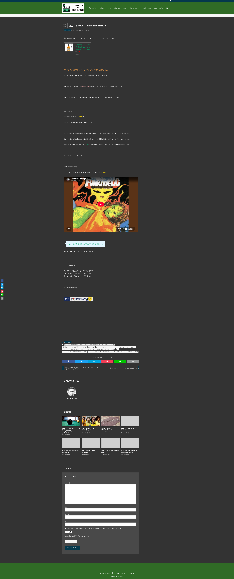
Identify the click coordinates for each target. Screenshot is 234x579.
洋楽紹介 (113, 349)
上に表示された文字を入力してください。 (77, 536)
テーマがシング (120, 347)
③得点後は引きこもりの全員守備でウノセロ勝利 (75, 347)
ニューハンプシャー (131, 347)
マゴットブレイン (91, 349)
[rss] (170, 1)
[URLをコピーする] (133, 361)
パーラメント (66, 349)
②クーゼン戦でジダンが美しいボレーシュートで (102, 344)
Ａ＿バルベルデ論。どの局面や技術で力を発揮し (75, 351)
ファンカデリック (75, 349)
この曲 (86, 144)
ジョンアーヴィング (101, 347)
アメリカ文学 (91, 347)
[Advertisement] (81, 321)
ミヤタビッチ (72, 398)
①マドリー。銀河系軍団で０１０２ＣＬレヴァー (76, 344)
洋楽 (108, 349)
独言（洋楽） (67, 30)
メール (67, 514)
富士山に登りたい (101, 349)
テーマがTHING (111, 347)
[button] (68, 361)
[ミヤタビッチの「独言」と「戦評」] (73, 8)
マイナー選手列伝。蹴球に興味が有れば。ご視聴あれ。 (85, 244)
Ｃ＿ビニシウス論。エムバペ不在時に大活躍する (126, 351)
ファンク (83, 349)
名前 (66, 507)
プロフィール (130, 573)
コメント (68, 483)
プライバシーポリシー (106, 573)
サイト (67, 521)
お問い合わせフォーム (119, 573)
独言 (117, 349)
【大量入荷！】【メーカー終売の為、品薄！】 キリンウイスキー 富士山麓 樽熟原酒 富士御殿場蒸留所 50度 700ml (82, 47)
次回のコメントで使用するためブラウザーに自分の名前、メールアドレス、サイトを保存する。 (94, 528)
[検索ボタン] (167, 8)
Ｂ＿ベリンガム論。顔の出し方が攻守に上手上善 (100, 351)
